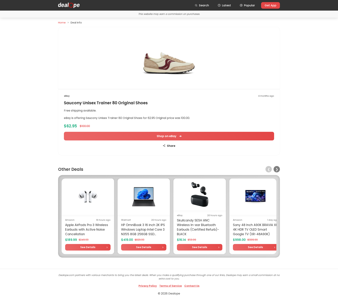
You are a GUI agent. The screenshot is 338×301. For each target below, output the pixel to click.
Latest (226, 5)
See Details (87, 247)
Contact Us (191, 286)
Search (204, 5)
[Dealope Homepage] (69, 5)
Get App (270, 5)
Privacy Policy (148, 286)
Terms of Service (170, 286)
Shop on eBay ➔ (169, 136)
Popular (249, 5)
